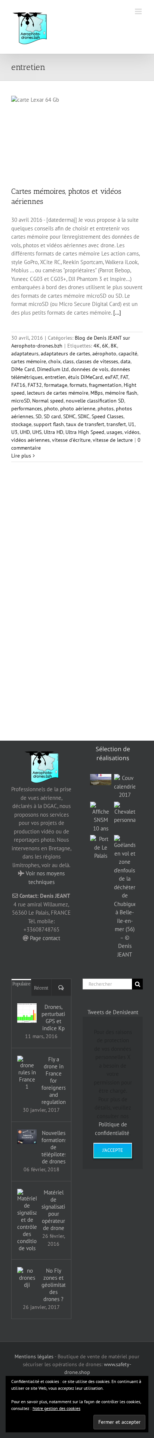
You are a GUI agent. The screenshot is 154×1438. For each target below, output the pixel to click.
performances (26, 408)
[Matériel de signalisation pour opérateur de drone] (27, 1220)
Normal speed (48, 400)
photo (51, 408)
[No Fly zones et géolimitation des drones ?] (27, 1277)
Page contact (45, 938)
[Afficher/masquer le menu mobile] (139, 11)
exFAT (111, 377)
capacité (127, 353)
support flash (49, 424)
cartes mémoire (28, 361)
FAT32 (35, 385)
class (68, 361)
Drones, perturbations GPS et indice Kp (53, 1017)
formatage (55, 385)
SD (38, 416)
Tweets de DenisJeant (112, 1012)
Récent (41, 988)
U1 (131, 424)
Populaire (21, 983)
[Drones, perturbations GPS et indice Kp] (27, 1013)
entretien (55, 377)
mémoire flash (121, 392)
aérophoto (104, 353)
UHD (25, 432)
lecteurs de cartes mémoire (57, 392)
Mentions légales (34, 1356)
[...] (117, 312)
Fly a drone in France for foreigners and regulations (53, 1080)
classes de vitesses (97, 361)
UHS (36, 432)
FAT (124, 377)
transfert (116, 424)
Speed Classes (107, 416)
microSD (20, 400)
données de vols (89, 369)
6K (105, 345)
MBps (96, 392)
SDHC (69, 416)
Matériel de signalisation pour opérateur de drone (53, 1210)
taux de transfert (85, 424)
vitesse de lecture (113, 440)
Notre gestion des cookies (56, 1408)
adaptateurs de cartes (65, 353)
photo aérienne (77, 408)
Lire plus (21, 455)
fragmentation (105, 385)
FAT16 (18, 385)
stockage (21, 424)
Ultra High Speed (84, 432)
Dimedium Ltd (53, 369)
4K (96, 345)
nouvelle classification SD (95, 400)
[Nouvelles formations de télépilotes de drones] (27, 1136)
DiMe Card (23, 369)
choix (54, 361)
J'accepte (112, 1150)
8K (114, 345)
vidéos (131, 432)
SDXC (83, 416)
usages (114, 432)
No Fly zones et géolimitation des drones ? (53, 1285)
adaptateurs (24, 353)
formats (78, 385)
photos (106, 408)
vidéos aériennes (30, 440)
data (125, 361)
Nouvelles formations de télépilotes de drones (53, 1147)
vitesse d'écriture (71, 440)
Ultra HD (53, 432)
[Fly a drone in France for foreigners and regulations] (27, 1073)
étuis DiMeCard (85, 377)
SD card (52, 416)
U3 (14, 432)
